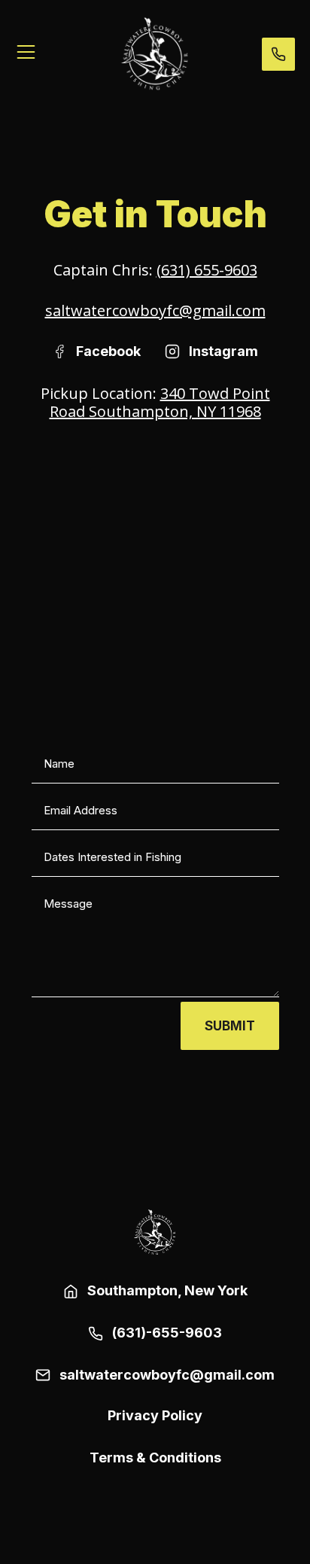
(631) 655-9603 (207, 270)
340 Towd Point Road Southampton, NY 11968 (160, 402)
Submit (230, 1025)
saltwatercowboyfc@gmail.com (155, 310)
